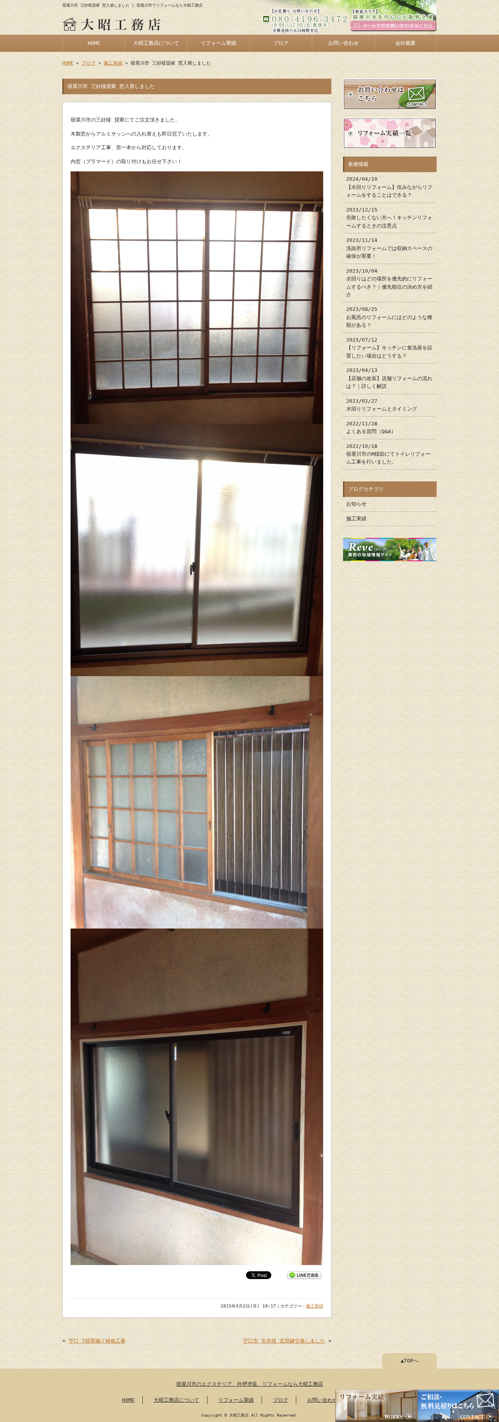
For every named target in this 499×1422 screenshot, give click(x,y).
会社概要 (405, 43)
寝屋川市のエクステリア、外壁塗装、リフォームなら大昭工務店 (249, 1384)
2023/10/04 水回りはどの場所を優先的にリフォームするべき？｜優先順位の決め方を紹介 (389, 283)
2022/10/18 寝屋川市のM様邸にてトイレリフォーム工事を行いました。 (388, 454)
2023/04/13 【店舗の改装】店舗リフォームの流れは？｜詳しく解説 (389, 378)
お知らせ (356, 504)
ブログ (280, 43)
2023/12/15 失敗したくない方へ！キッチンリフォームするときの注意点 (389, 218)
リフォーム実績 (218, 43)
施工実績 (113, 63)
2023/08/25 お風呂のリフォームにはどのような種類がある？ (389, 317)
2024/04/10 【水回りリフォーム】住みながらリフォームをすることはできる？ (389, 187)
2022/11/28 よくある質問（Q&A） (371, 427)
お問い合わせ (343, 43)
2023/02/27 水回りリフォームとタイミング (381, 405)
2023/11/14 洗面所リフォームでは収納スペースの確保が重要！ (389, 248)
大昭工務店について (156, 43)
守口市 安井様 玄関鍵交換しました (284, 1341)
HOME (94, 43)
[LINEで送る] (304, 1275)
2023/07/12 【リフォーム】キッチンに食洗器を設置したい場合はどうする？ (389, 348)
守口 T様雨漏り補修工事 (97, 1341)
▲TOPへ (409, 1361)
